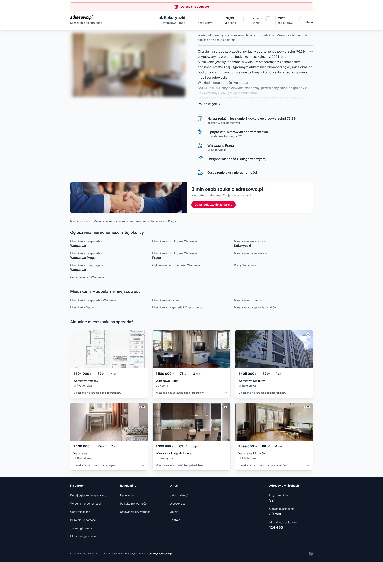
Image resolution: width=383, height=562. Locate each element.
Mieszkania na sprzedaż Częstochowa (177, 307)
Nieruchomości (80, 221)
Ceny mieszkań (80, 511)
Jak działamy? (179, 495)
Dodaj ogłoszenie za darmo (213, 204)
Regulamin (127, 495)
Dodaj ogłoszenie (88, 495)
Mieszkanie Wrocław (165, 300)
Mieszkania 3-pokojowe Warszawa (175, 241)
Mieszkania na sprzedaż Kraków (255, 307)
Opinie (174, 511)
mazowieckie (137, 221)
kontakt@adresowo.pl (159, 553)
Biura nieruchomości (83, 520)
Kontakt (175, 520)
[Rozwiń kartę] (143, 393)
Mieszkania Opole (82, 307)
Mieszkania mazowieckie (250, 253)
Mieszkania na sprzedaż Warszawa (93, 300)
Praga (172, 221)
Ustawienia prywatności (135, 511)
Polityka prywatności (133, 503)
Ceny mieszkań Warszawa (87, 277)
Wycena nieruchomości (85, 503)
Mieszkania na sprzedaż (109, 221)
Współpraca (178, 503)
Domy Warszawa (245, 265)
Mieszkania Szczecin (248, 300)
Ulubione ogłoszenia (83, 536)
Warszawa (157, 221)
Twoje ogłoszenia (81, 528)
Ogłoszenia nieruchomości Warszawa (176, 265)
